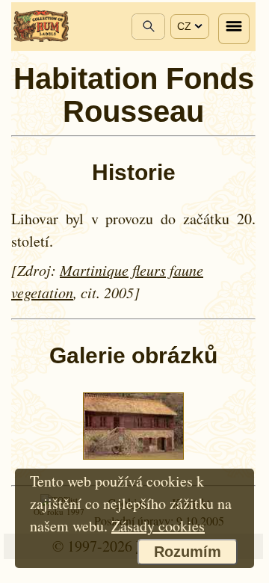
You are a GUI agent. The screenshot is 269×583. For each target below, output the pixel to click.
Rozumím (187, 551)
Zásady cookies (158, 526)
